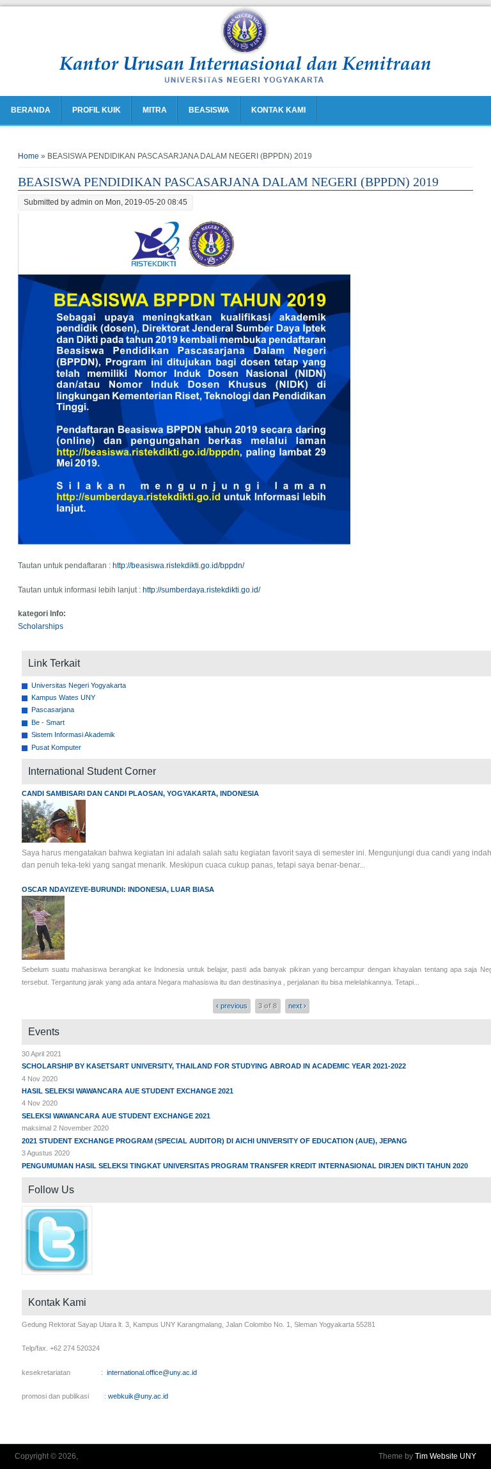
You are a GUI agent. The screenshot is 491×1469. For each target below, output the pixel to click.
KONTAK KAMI (278, 110)
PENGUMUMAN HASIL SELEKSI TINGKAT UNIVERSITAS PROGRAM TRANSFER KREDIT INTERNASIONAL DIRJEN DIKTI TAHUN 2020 (245, 1166)
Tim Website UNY (445, 1456)
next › (297, 1006)
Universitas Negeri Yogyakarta (78, 685)
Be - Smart (48, 722)
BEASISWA (209, 110)
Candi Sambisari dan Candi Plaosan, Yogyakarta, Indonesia (140, 793)
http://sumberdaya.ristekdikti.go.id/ (201, 589)
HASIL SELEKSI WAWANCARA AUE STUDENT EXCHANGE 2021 (127, 1091)
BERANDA (31, 110)
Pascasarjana (52, 709)
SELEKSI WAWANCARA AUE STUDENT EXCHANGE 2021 (116, 1116)
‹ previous (231, 1006)
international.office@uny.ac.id (152, 1372)
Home (28, 156)
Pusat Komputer (56, 747)
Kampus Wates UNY (63, 697)
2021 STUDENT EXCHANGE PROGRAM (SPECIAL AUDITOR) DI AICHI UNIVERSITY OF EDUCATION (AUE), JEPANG (214, 1141)
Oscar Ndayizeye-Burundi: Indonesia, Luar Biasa (118, 889)
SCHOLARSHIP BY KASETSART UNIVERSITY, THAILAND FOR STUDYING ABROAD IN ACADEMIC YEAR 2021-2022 (214, 1066)
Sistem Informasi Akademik (73, 734)
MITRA (155, 110)
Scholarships (40, 626)
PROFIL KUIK (96, 110)
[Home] (245, 83)
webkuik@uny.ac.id (138, 1396)
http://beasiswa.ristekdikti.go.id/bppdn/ (178, 565)
